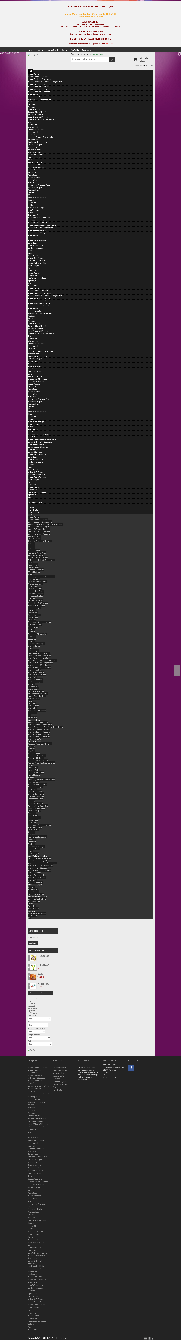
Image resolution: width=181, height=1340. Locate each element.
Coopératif (32, 202)
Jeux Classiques (34, 265)
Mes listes (33, 943)
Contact (65, 50)
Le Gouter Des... (44, 955)
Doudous (31, 101)
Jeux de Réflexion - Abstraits (39, 91)
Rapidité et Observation (37, 197)
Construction (32, 179)
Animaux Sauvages (35, 144)
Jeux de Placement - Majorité (39, 84)
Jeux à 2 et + (32, 242)
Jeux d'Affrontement (35, 245)
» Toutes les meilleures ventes (40, 993)
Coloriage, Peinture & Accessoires (41, 137)
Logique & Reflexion (35, 258)
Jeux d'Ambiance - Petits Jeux (39, 217)
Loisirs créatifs (33, 127)
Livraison (56, 1079)
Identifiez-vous (148, 65)
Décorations (32, 174)
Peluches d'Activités (35, 114)
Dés (29, 283)
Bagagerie (32, 172)
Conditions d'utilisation (62, 1084)
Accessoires (32, 124)
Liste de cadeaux (36, 930)
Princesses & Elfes (35, 157)
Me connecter (83, 1065)
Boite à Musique (34, 169)
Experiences (32, 252)
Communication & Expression (39, 220)
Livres (30, 122)
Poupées (31, 106)
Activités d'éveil (34, 109)
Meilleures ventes (36, 950)
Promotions (39, 50)
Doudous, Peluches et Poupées (40, 99)
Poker (30, 268)
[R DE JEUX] (33, 55)
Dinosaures (32, 147)
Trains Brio (32, 182)
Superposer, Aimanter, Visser (39, 184)
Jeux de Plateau (34, 74)
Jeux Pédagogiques (35, 247)
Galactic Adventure (35, 162)
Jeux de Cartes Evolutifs (37, 263)
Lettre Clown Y (43, 965)
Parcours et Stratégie (36, 207)
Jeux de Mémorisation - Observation (42, 225)
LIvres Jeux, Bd (33, 215)
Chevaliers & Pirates (36, 154)
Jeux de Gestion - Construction (40, 79)
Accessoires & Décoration (38, 164)
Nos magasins (58, 1073)
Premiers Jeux (33, 190)
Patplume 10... (43, 983)
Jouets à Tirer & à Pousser (38, 116)
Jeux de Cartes (33, 273)
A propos (56, 1087)
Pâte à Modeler (34, 132)
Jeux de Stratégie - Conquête (39, 89)
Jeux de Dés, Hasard (35, 237)
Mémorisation (33, 255)
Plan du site (75, 50)
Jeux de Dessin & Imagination (39, 232)
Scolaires (31, 250)
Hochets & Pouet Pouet (37, 111)
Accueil (30, 50)
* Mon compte (33, 512)
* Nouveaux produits (36, 502)
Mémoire (31, 195)
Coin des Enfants (34, 96)
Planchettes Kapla (35, 187)
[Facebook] (131, 1068)
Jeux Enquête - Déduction (38, 230)
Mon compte (86, 50)
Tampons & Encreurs (36, 129)
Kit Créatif (31, 134)
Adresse (31, 192)
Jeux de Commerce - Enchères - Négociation (45, 81)
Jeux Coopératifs (34, 94)
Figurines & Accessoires (37, 142)
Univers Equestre (34, 149)
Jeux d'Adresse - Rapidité (38, 222)
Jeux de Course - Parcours (38, 76)
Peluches (31, 104)
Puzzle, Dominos (34, 177)
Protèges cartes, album (37, 278)
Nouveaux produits (53, 50)
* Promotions (33, 499)
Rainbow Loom (33, 139)
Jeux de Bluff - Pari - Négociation (40, 227)
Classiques (32, 200)
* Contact (31, 507)
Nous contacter (59, 1076)
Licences (31, 159)
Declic (40, 974)
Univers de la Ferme (36, 152)
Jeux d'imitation (33, 210)
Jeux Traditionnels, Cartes (37, 260)
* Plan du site (33, 509)
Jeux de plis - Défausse (37, 240)
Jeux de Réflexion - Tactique (38, 86)
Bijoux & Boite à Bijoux (36, 167)
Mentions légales (59, 1081)
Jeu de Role (32, 285)
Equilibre (31, 205)
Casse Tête (32, 270)
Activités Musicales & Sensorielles (41, 119)
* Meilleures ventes (35, 504)
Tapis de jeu (32, 280)
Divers (30, 212)
